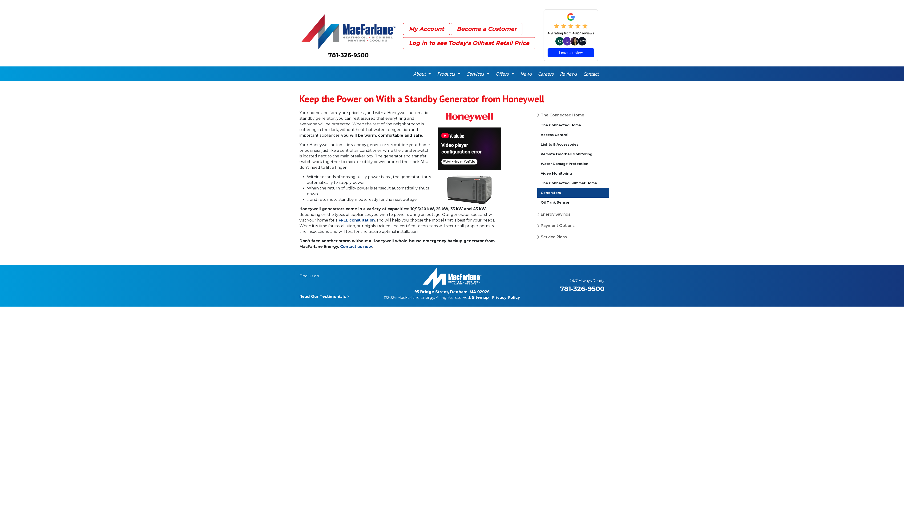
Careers (546, 74)
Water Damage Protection (564, 164)
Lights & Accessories (559, 144)
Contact (591, 74)
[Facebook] (325, 276)
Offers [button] (503, 74)
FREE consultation (357, 220)
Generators (551, 193)
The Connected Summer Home (569, 183)
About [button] (420, 74)
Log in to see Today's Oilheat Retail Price (469, 43)
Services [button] (476, 74)
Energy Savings (555, 214)
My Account (426, 28)
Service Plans (554, 237)
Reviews (568, 74)
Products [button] (446, 74)
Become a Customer (487, 28)
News (526, 74)
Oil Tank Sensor (555, 202)
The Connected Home (562, 115)
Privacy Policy (506, 297)
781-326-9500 (348, 55)
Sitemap (480, 297)
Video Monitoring (556, 173)
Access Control (554, 135)
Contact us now (356, 246)
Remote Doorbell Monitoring (566, 154)
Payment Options (558, 225)
